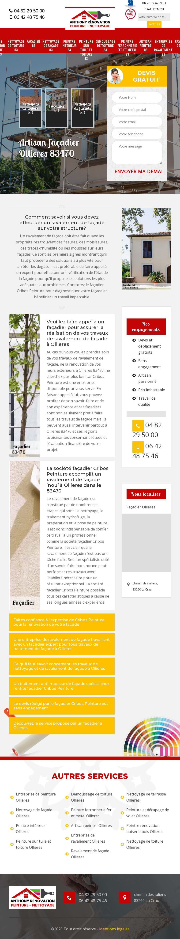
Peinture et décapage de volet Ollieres (147, 812)
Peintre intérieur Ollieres (30, 828)
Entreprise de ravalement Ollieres (88, 838)
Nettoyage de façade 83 (50, 46)
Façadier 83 (33, 44)
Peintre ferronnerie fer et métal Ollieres (91, 812)
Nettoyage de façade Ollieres (34, 812)
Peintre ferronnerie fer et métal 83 (127, 48)
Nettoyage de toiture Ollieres (144, 844)
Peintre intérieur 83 (69, 46)
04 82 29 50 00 (29, 11)
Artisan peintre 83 (145, 46)
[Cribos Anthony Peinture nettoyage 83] (90, 18)
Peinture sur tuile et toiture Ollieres (33, 844)
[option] (31, 108)
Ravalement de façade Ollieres (90, 853)
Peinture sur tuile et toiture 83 (86, 50)
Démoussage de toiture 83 (105, 46)
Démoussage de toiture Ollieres (91, 797)
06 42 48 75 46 (29, 17)
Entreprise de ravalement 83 (163, 48)
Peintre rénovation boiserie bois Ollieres (144, 828)
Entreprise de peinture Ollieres (36, 797)
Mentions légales (114, 928)
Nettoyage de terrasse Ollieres (146, 797)
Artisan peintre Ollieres (91, 825)
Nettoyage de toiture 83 (16, 46)
